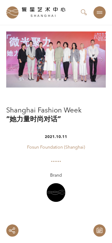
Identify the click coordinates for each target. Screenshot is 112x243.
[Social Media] (12, 230)
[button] (87, 59)
